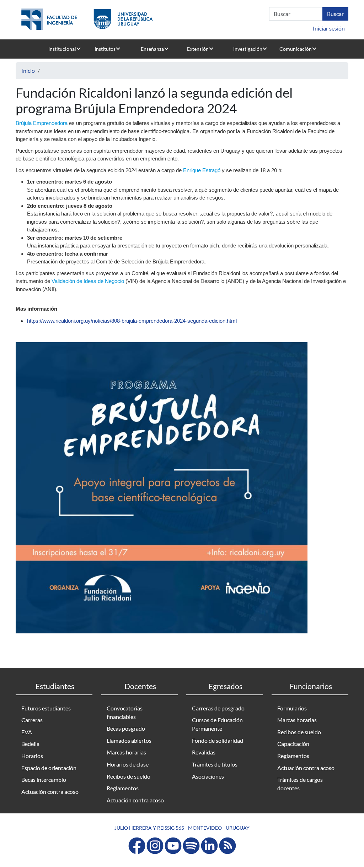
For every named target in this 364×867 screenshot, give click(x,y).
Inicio (28, 70)
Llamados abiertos (129, 740)
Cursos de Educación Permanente (217, 724)
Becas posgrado (126, 728)
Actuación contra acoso (50, 791)
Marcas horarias (126, 752)
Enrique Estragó (201, 170)
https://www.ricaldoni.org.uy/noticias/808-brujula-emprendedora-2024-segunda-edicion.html (132, 321)
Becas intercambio (43, 779)
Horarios (32, 755)
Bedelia (30, 743)
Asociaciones (208, 776)
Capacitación (293, 743)
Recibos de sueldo (128, 776)
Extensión (198, 49)
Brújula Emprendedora (42, 123)
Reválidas (203, 752)
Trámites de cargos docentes (300, 783)
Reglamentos (123, 788)
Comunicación (295, 49)
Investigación (247, 49)
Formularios (292, 708)
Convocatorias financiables (125, 712)
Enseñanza (152, 49)
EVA (26, 732)
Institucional (62, 49)
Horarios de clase (128, 764)
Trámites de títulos (214, 764)
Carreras (32, 719)
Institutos (105, 49)
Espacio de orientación (48, 767)
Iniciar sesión (329, 28)
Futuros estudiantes (46, 708)
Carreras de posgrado (218, 708)
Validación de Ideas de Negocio (88, 281)
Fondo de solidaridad (217, 740)
